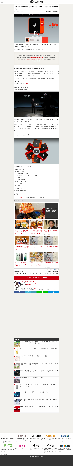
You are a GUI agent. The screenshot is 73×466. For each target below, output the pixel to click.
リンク (28, 83)
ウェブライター (34, 273)
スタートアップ (44, 273)
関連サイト (4, 433)
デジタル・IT (18, 273)
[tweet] (28, 292)
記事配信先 (4, 454)
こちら (34, 288)
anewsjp (28, 284)
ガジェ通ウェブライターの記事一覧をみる (36, 277)
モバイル (52, 273)
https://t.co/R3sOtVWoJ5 (36, 57)
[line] (42, 292)
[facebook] (19, 292)
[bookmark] (53, 292)
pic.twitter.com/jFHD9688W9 (34, 59)
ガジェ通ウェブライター (52, 11)
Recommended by (50, 269)
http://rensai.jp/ (33, 283)
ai (28, 273)
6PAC (24, 273)
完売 (57, 273)
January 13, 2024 (36, 61)
